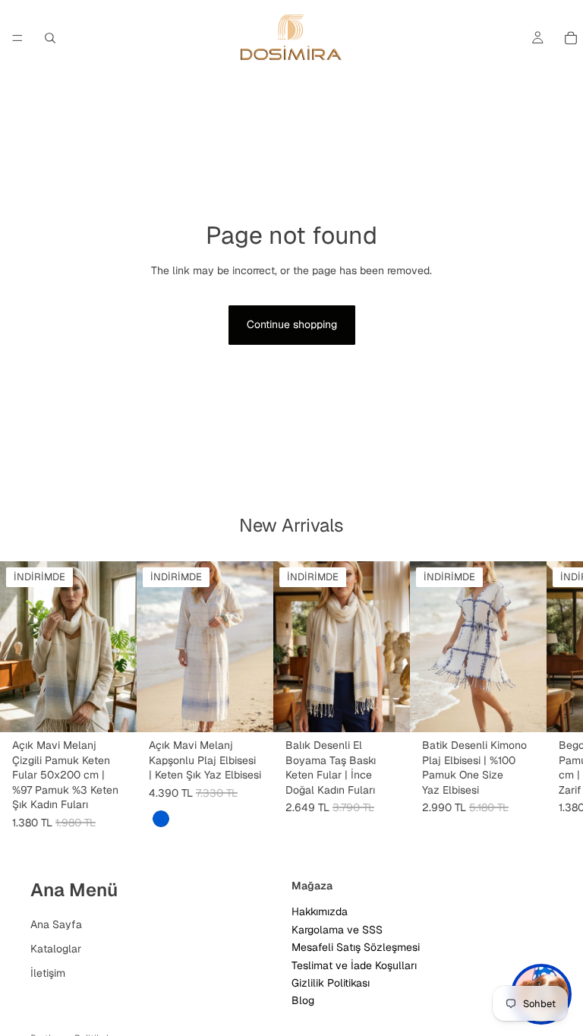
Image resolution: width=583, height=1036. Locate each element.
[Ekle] (113, 708)
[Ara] (50, 38)
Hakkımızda (320, 911)
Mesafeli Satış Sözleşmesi (356, 947)
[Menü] (17, 38)
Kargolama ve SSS (337, 929)
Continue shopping (292, 324)
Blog (303, 1000)
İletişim (47, 972)
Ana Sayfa (56, 924)
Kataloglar (55, 948)
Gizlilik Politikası (331, 983)
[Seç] (249, 708)
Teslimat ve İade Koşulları (354, 964)
